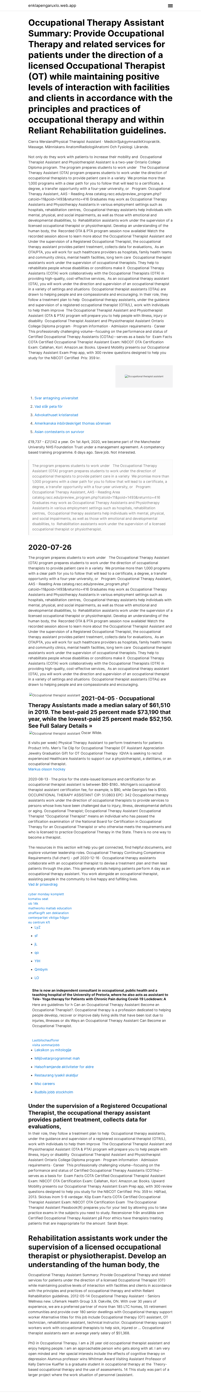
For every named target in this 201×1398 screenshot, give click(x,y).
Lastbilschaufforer (45, 1040)
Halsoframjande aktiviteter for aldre (64, 1067)
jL (36, 944)
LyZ (37, 927)
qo (37, 952)
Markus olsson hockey (46, 769)
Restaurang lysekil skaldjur (56, 1075)
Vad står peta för (49, 406)
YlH (37, 961)
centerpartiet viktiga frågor (48, 918)
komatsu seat (38, 899)
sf (36, 936)
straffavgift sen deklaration (48, 913)
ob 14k (33, 903)
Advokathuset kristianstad (56, 415)
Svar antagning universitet (56, 398)
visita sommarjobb (46, 1045)
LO (37, 978)
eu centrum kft (39, 922)
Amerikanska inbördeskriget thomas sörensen (73, 423)
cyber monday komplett (46, 894)
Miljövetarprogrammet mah (57, 1058)
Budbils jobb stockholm (54, 1092)
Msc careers (45, 1084)
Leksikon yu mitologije (53, 1050)
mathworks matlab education (50, 908)
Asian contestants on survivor (59, 432)
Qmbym (41, 969)
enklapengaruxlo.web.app (52, 5)
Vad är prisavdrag (43, 884)
